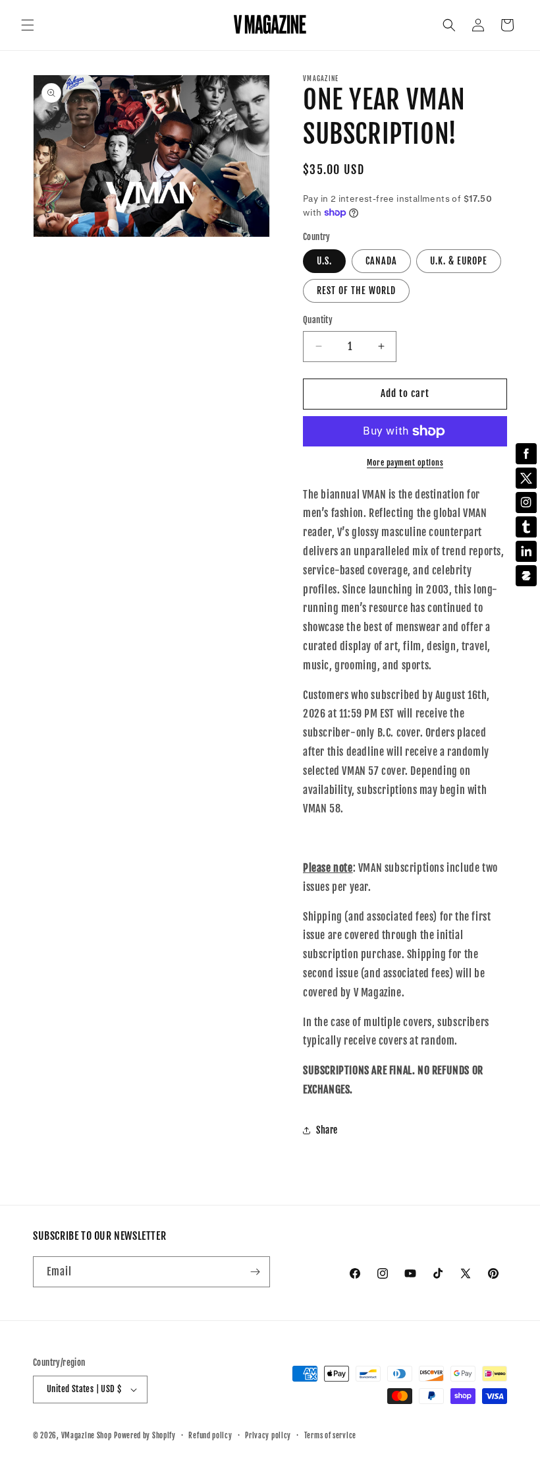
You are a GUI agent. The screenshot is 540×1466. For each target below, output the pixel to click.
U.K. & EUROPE (458, 260)
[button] (27, 25)
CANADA (381, 260)
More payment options (405, 463)
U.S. (324, 260)
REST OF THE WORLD (356, 290)
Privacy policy (268, 1435)
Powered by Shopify (145, 1435)
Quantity (318, 320)
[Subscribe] (254, 1271)
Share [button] (327, 1130)
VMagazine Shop (86, 1435)
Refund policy (210, 1435)
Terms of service (330, 1435)
